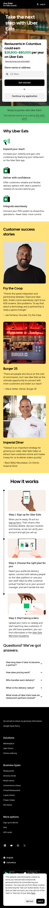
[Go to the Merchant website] (10, 4)
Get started (24, 82)
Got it (40, 901)
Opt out (29, 901)
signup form (15, 522)
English (10, 858)
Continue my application (24, 96)
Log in (42, 4)
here (33, 893)
